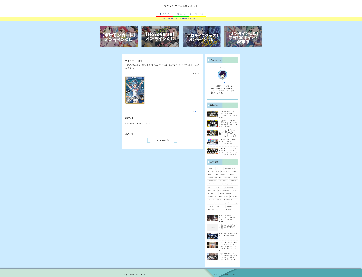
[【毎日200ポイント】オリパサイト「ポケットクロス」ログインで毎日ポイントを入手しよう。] (243, 36)
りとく (222, 83)
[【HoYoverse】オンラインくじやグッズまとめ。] (160, 36)
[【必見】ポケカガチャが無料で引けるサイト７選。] (119, 36)
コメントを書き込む (162, 140)
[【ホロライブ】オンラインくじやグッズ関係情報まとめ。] (201, 36)
